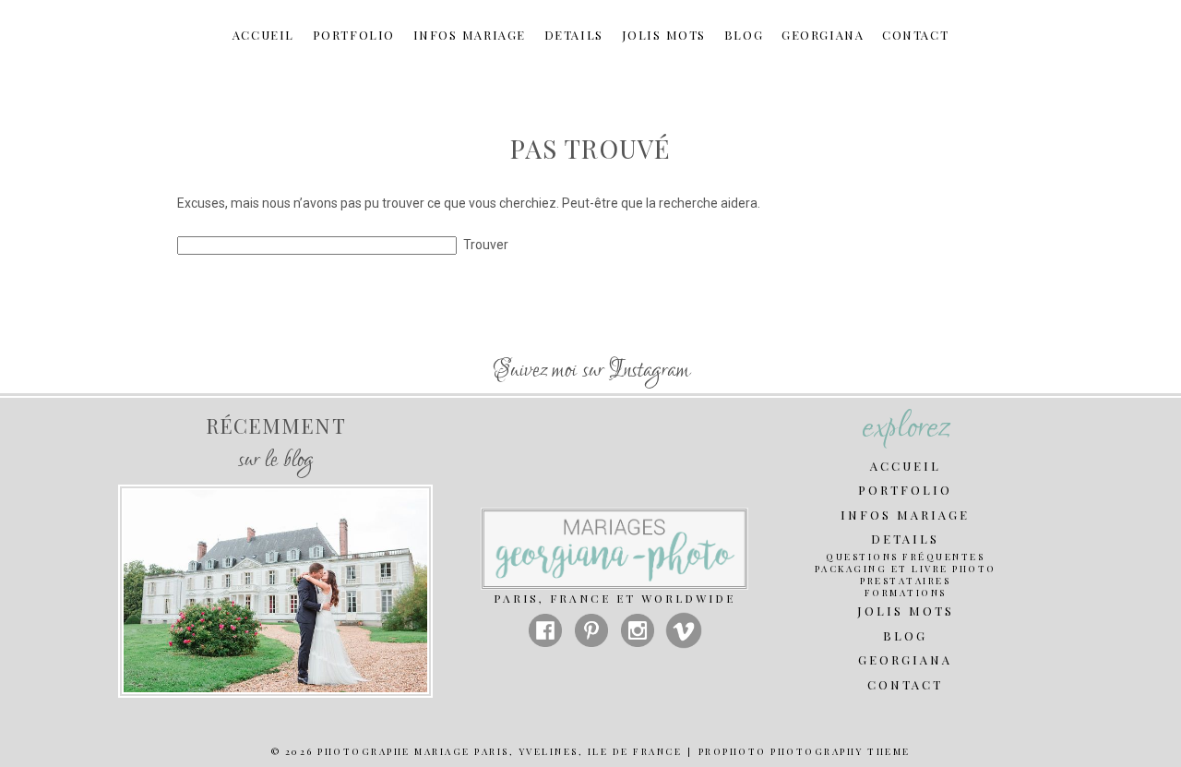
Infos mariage (469, 35)
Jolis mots (664, 35)
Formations (906, 593)
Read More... (274, 605)
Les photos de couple (273, 542)
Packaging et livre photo (905, 569)
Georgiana (822, 35)
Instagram (649, 371)
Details (573, 35)
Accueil (263, 35)
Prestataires (905, 581)
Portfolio (354, 35)
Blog (743, 35)
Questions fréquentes (905, 557)
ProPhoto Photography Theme (804, 751)
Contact (915, 35)
